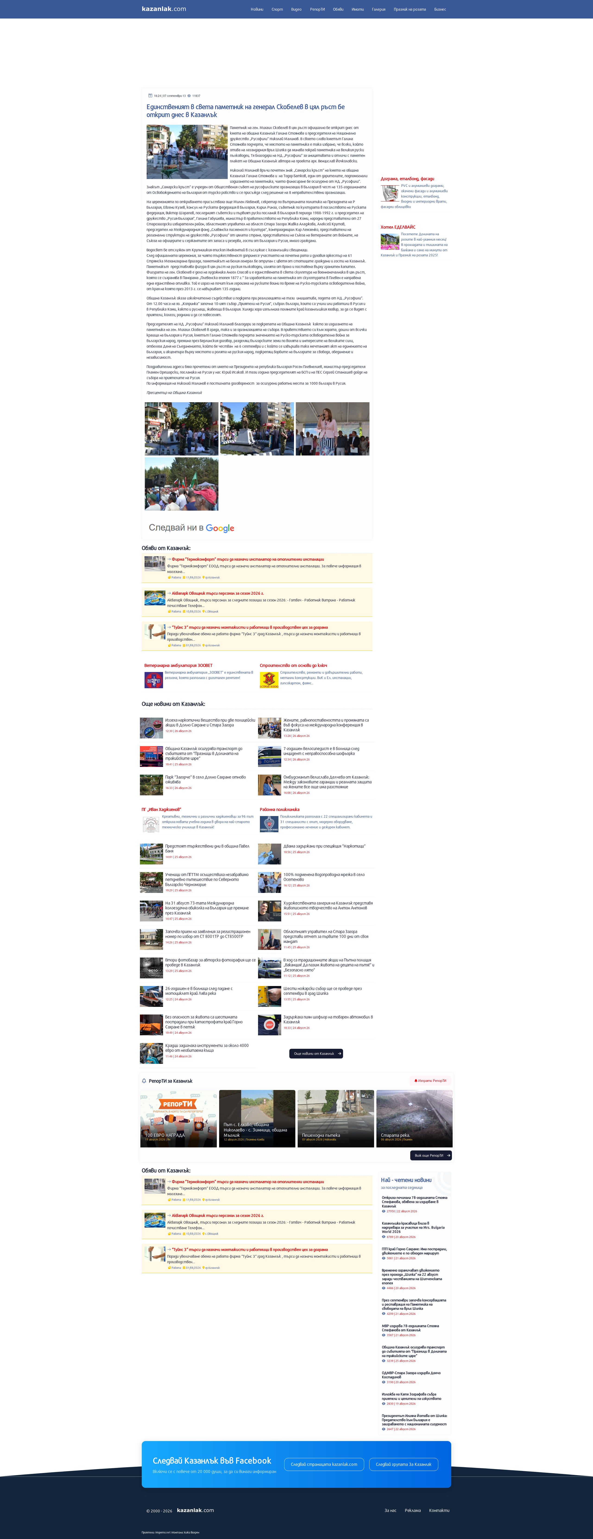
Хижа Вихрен (191, 1532)
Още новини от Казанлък (314, 1053)
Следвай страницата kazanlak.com (324, 1464)
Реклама (413, 1510)
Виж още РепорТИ (429, 1155)
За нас (391, 1510)
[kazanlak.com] (195, 1510)
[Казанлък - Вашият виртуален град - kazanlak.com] (164, 9)
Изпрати (431, 1080)
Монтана (177, 1532)
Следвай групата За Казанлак (404, 1464)
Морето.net (163, 1532)
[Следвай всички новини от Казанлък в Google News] (192, 525)
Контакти (439, 1510)
